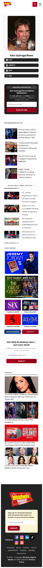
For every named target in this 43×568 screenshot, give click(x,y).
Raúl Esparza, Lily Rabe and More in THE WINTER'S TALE (29, 235)
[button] (34, 4)
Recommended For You (13, 123)
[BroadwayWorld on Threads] (16, 542)
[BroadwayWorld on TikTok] (32, 537)
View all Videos (10, 243)
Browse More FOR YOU (20, 185)
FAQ (10, 76)
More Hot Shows (13, 332)
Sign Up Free (21, 110)
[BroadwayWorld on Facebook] (16, 537)
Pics (10, 60)
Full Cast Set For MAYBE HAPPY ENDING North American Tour (19, 466)
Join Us (33, 548)
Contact (26, 548)
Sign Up (13, 528)
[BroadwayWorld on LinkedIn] (27, 537)
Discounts (30, 332)
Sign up (21, 361)
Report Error (21, 553)
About (18, 548)
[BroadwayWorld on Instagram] (22, 537)
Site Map (31, 550)
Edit (10, 70)
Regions (23, 550)
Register (22, 4)
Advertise (10, 548)
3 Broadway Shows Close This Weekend (19, 421)
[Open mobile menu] (40, 4)
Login (29, 4)
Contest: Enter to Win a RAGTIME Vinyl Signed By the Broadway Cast (20, 443)
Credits (12, 65)
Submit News (13, 550)
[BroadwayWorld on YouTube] (22, 542)
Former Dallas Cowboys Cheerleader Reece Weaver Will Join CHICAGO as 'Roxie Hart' (21, 396)
